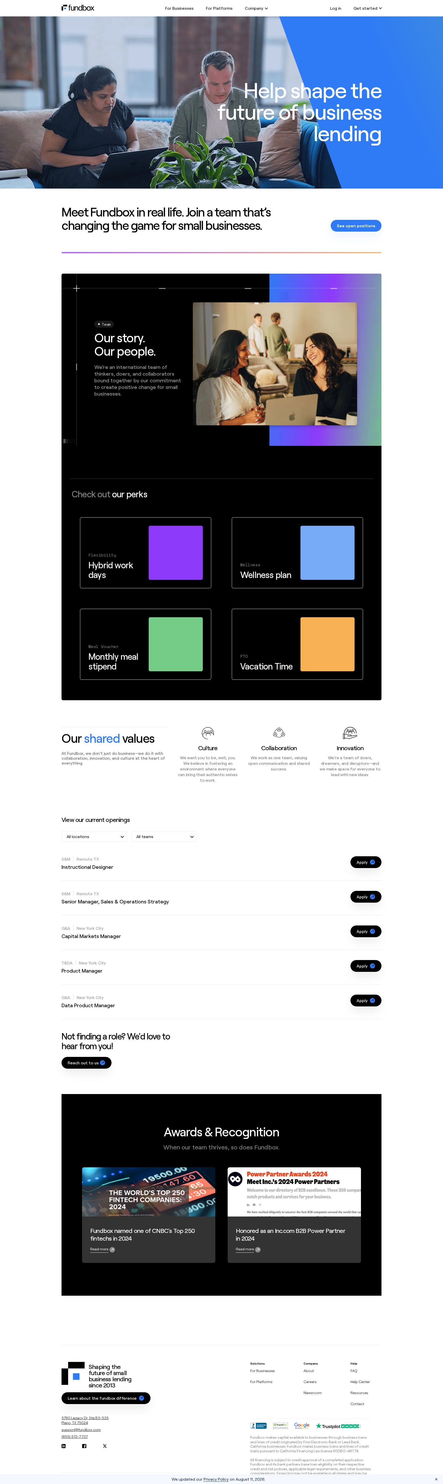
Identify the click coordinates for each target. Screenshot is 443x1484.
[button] (365, 862)
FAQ (353, 1370)
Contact (357, 1403)
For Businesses (179, 8)
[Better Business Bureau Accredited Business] (258, 1426)
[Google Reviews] (301, 1426)
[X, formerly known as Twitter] (105, 1446)
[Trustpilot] (338, 1426)
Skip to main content (22, 11)
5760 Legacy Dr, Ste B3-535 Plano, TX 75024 (85, 1420)
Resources (359, 1392)
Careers (310, 1381)
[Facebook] (84, 1446)
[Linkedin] (64, 1446)
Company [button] (254, 8)
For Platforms (219, 8)
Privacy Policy (216, 1479)
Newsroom (313, 1392)
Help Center (360, 1381)
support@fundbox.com (81, 1429)
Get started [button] (365, 8)
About (309, 1370)
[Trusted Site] (280, 1426)
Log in (335, 8)
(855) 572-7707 (75, 1436)
